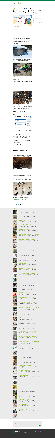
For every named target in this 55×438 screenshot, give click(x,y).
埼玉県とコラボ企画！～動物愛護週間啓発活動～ (24, 404)
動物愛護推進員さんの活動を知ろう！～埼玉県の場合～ (25, 263)
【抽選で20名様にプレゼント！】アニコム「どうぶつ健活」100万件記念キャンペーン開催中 (37, 13)
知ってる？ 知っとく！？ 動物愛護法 (23, 409)
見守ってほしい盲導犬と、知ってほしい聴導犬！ (24, 399)
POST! (40, 425)
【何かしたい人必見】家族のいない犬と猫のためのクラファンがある (27, 302)
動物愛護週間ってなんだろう (22, 414)
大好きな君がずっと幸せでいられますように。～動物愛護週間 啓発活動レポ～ (28, 239)
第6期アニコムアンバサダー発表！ (36, 12)
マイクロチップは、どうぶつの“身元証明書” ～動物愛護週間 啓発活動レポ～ (28, 273)
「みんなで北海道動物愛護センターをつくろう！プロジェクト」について (19, 199)
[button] (41, 6)
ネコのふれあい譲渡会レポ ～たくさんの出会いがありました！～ (26, 370)
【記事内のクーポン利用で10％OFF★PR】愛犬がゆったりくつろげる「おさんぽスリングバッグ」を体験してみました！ (37, 10)
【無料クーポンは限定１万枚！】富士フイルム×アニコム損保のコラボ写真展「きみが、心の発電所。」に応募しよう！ (37, 20)
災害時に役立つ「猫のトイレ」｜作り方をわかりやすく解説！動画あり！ (27, 326)
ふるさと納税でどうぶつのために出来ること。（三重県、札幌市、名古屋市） (28, 331)
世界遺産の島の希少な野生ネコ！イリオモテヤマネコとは (25, 229)
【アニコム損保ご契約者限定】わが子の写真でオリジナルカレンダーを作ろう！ (37, 17)
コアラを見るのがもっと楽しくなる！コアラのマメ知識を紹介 (26, 258)
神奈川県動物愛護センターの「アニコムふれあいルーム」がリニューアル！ (27, 268)
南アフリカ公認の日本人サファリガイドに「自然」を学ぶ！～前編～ (27, 297)
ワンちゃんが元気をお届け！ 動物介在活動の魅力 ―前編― (25, 360)
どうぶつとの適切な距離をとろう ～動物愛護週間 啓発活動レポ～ (26, 365)
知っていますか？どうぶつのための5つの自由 (24, 394)
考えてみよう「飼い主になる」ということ (23, 375)
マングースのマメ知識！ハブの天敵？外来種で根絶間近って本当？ (26, 224)
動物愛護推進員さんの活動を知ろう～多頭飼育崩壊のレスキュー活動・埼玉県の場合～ (29, 234)
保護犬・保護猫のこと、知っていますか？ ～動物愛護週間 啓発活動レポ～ (27, 336)
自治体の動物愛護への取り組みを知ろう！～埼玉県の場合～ (26, 292)
